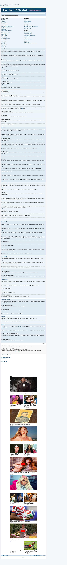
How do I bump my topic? (3, 39)
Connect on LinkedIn (18, 351)
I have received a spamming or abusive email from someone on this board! (31, 26)
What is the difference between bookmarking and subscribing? (30, 35)
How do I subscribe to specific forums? (27, 36)
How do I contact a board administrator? (27, 43)
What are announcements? (4, 44)
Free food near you (4, 358)
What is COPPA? (3, 19)
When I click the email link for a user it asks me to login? (6, 30)
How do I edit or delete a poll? (4, 35)
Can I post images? (3, 43)
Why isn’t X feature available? (26, 42)
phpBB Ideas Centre (30, 330)
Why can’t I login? (3, 21)
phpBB (22, 108)
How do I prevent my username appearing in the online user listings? (7, 26)
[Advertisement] (19, 2)
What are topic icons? (3, 46)
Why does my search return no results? (27, 31)
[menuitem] (5, 12)
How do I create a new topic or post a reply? (5, 32)
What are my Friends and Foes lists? (27, 28)
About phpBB (2, 327)
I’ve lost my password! (3, 22)
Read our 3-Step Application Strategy (15, 4)
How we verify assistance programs (10, 351)
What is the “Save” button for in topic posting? (5, 38)
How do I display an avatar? (4, 29)
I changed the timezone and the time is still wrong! (6, 27)
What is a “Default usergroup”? (27, 22)
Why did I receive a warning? (4, 37)
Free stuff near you (4, 361)
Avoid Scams (6, 5)
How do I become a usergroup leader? (27, 21)
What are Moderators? (26, 19)
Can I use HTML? (3, 42)
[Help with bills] (23, 10)
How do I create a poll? (3, 34)
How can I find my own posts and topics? (28, 33)
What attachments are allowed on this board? (28, 39)
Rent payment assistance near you (6, 357)
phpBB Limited (19, 326)
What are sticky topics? (3, 45)
